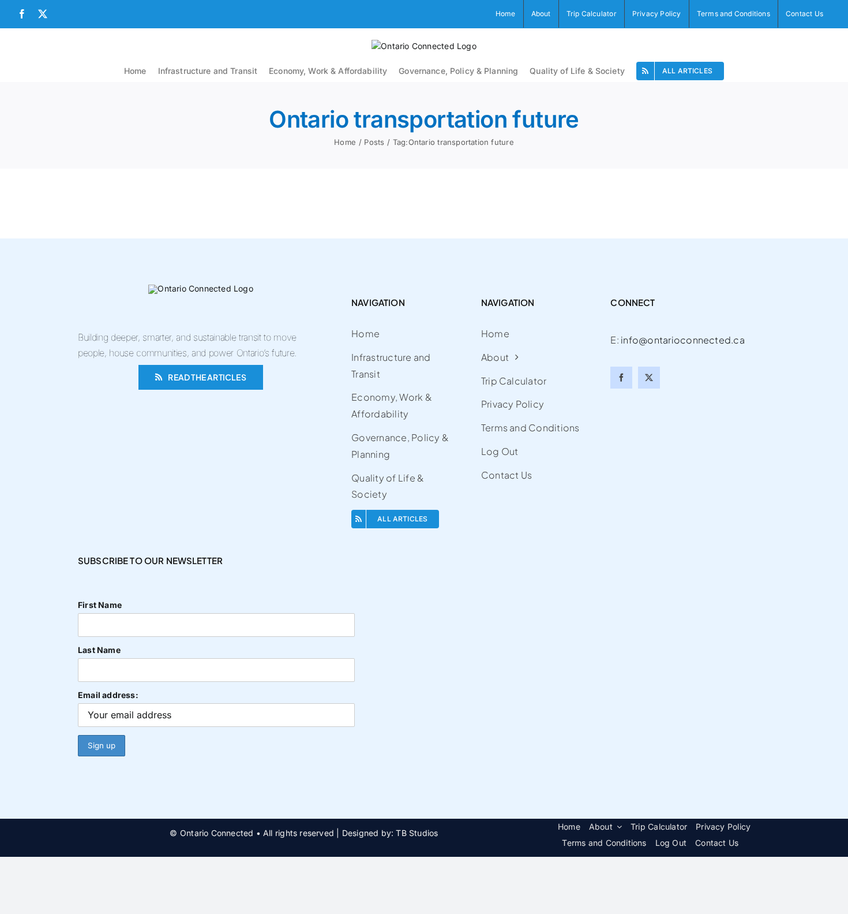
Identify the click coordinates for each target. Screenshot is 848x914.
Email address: (108, 695)
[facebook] (621, 378)
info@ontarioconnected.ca (683, 340)
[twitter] (649, 378)
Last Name (99, 650)
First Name (100, 605)
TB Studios (417, 833)
